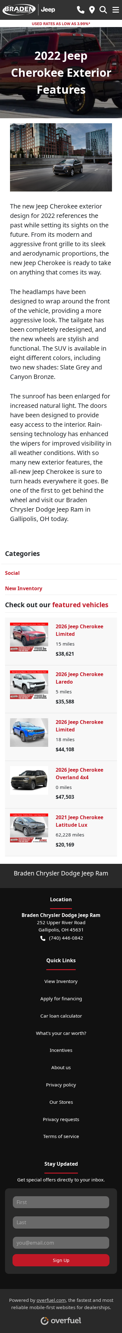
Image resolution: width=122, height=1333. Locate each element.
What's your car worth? (61, 1033)
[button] (80, 9)
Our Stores (61, 1102)
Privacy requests (61, 1119)
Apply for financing (61, 998)
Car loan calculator (61, 1016)
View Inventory (61, 981)
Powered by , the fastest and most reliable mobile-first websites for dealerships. (61, 1303)
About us (61, 1067)
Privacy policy (61, 1084)
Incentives (61, 1050)
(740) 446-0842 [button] (66, 938)
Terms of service (61, 1136)
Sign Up (61, 1260)
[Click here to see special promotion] (61, 23)
